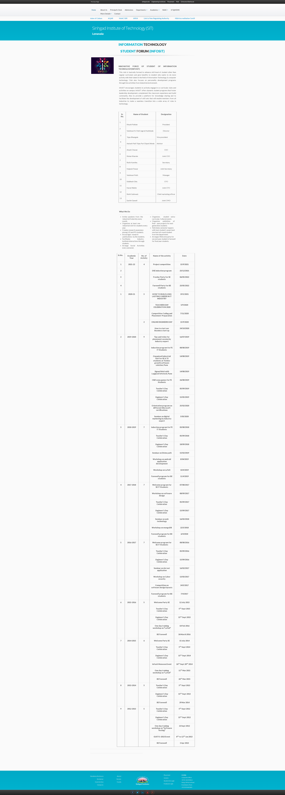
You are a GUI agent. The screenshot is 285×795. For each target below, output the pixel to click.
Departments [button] (141, 10)
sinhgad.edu (146, 2)
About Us (103, 10)
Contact (117, 14)
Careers (166, 778)
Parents (119, 779)
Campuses (100, 785)
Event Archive (99, 782)
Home (94, 10)
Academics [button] (154, 10)
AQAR (92, 18)
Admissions (129, 10)
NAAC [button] (164, 10)
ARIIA (117, 18)
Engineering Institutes (159, 2)
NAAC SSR (104, 18)
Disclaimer (100, 779)
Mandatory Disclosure (96, 776)
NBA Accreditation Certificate (168, 18)
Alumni (119, 776)
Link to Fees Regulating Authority (138, 18)
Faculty (119, 782)
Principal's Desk (116, 10)
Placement (170, 2)
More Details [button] (105, 14)
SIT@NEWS (175, 10)
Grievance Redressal (187, 2)
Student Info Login (169, 781)
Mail (177, 2)
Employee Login (168, 784)
